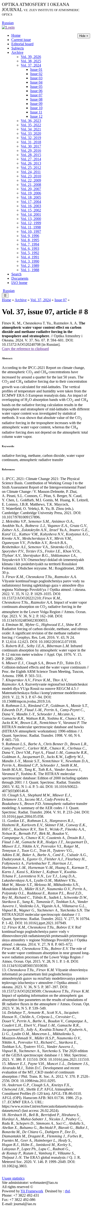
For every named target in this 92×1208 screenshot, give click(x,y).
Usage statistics (13, 1178)
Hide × (83, 36)
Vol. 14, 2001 (31, 214)
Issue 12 (36, 116)
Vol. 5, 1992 (30, 253)
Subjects (17, 48)
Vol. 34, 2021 (31, 129)
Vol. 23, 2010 (31, 176)
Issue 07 (36, 95)
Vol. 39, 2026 (31, 57)
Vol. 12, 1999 (31, 223)
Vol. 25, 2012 (31, 168)
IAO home (19, 283)
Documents (19, 278)
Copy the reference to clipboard (25, 349)
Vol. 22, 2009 (31, 180)
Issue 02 (36, 74)
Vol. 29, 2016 (31, 150)
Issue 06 (36, 91)
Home (16, 35)
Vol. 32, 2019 (31, 138)
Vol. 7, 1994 (30, 244)
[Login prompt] (8, 27)
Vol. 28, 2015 (31, 155)
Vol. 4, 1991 (30, 257)
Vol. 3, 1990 (30, 261)
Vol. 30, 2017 (31, 146)
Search (16, 274)
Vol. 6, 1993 (30, 249)
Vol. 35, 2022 (31, 125)
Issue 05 (36, 87)
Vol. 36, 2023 (31, 121)
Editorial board (22, 44)
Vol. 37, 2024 (31, 65)
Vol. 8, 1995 (30, 240)
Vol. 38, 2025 (31, 61)
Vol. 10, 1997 (31, 231)
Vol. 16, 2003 (31, 206)
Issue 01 (36, 69)
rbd (67, 1191)
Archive (17, 52)
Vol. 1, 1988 (30, 270)
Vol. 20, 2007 (31, 189)
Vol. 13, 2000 (31, 219)
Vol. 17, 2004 (31, 202)
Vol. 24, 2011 (31, 172)
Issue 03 (36, 78)
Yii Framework (32, 1191)
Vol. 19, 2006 (31, 193)
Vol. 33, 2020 (31, 133)
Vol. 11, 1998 (31, 227)
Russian (8, 23)
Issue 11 (36, 112)
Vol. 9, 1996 (30, 236)
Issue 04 (36, 82)
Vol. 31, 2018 (31, 142)
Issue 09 (36, 104)
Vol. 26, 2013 (31, 163)
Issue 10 (36, 108)
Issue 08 (36, 99)
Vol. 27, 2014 (31, 159)
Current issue (21, 40)
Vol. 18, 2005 (31, 197)
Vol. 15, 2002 (31, 210)
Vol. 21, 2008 (31, 185)
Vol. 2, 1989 (30, 266)
